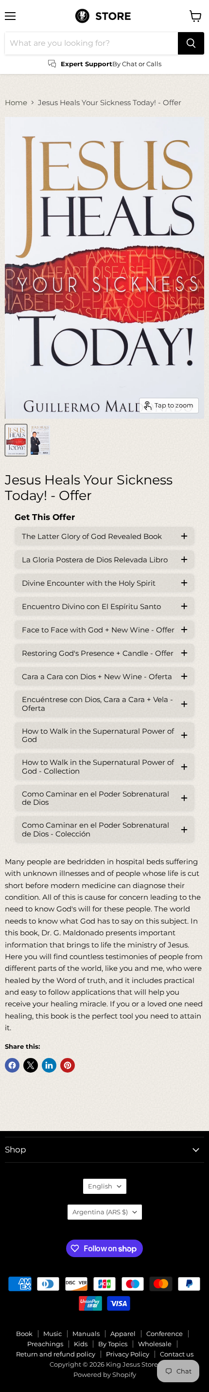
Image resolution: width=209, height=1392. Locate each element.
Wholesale (155, 1344)
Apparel (123, 1333)
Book (24, 1333)
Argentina (100, 1212)
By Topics (112, 1344)
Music (52, 1333)
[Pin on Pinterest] (67, 1065)
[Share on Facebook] (12, 1065)
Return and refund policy (55, 1354)
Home (16, 102)
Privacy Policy (127, 1354)
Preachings (45, 1344)
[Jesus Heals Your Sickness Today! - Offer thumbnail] (16, 440)
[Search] (191, 43)
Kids (80, 1344)
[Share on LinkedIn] (49, 1065)
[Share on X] (30, 1065)
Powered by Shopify (104, 1374)
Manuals (86, 1333)
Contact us (176, 1354)
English (100, 1186)
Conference (164, 1333)
